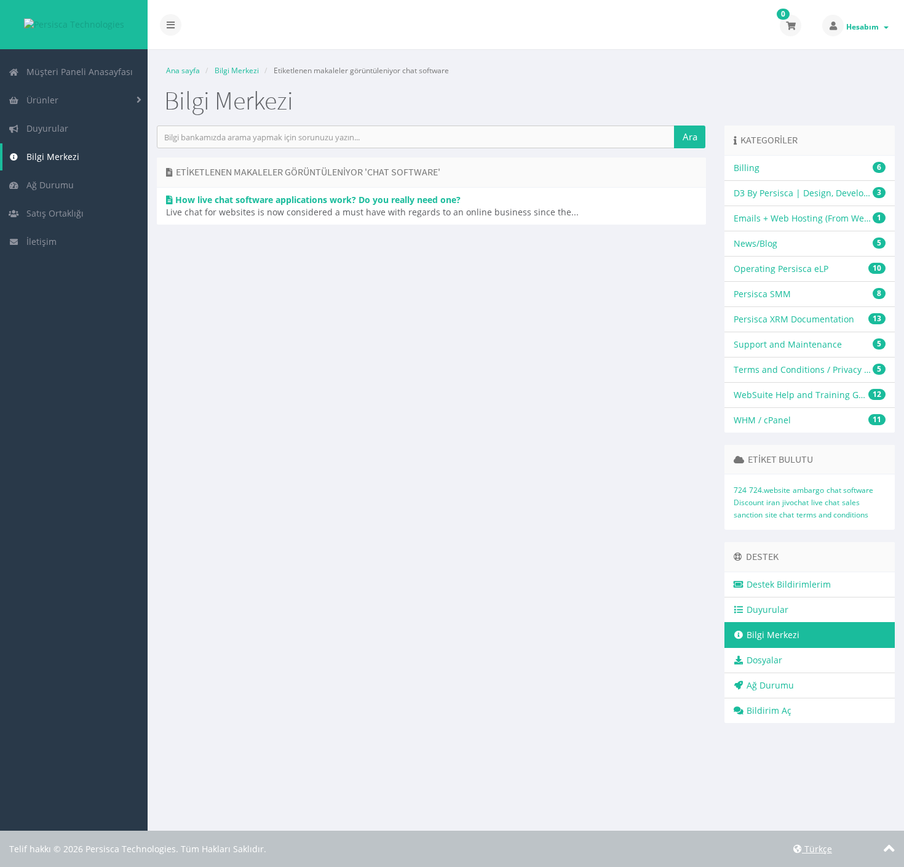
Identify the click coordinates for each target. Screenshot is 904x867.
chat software (850, 490)
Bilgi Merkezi (50, 156)
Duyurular (45, 128)
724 (740, 490)
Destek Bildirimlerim (787, 584)
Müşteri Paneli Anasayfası (77, 72)
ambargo (808, 490)
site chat (779, 514)
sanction (748, 514)
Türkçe (817, 849)
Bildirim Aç (767, 710)
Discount (749, 502)
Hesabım (864, 27)
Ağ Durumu (48, 185)
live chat (825, 502)
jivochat (795, 502)
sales (851, 502)
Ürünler (40, 100)
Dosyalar (763, 660)
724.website (769, 490)
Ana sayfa (183, 70)
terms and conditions (832, 514)
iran (773, 502)
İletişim (39, 241)
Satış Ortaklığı (53, 213)
